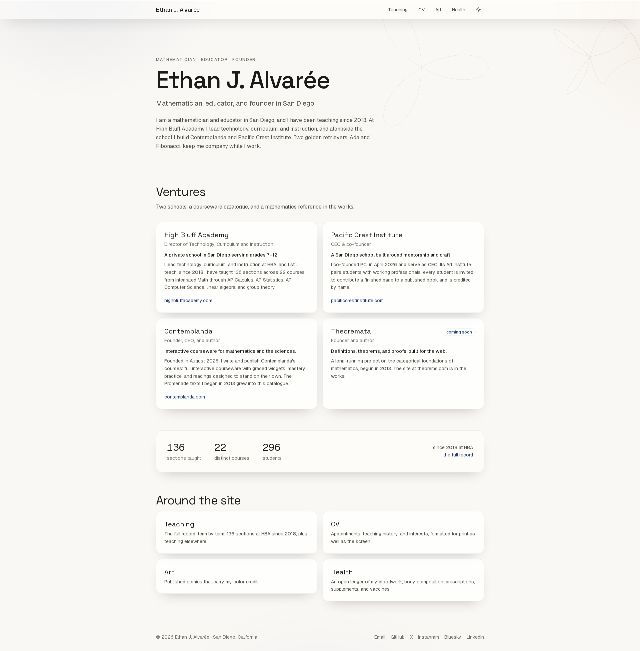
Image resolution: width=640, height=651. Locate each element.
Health (458, 10)
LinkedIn (475, 637)
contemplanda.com (184, 397)
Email (379, 637)
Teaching (398, 10)
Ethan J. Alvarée (178, 9)
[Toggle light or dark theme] (478, 9)
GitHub (398, 637)
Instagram (428, 637)
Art (438, 10)
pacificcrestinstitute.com (357, 301)
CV (421, 10)
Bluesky (452, 637)
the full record (458, 455)
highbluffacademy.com (188, 301)
